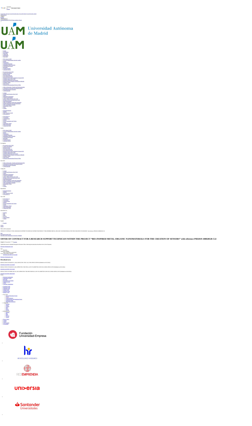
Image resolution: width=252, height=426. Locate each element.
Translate (15, 242)
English (2, 16)
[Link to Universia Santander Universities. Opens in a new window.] (27, 414)
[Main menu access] (1, 21)
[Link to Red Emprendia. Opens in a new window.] (27, 378)
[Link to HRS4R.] (27, 360)
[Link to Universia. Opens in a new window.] (27, 396)
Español (2, 17)
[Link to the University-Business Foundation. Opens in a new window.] (27, 342)
